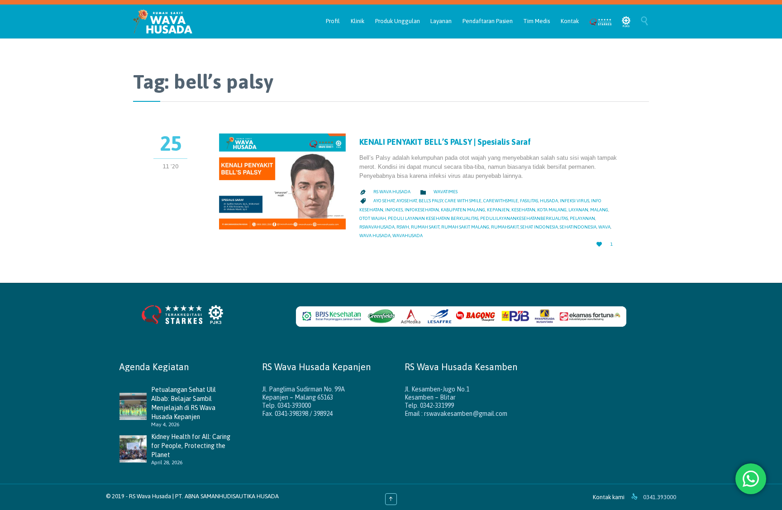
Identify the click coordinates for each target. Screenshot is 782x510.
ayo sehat (384, 200)
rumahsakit (505, 226)
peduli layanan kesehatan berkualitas (433, 218)
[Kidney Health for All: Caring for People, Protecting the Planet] (135, 448)
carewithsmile (500, 200)
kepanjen (498, 209)
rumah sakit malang (465, 226)
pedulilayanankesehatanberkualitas (524, 218)
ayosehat (406, 200)
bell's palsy (431, 200)
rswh (402, 226)
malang (599, 209)
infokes (394, 209)
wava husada (375, 235)
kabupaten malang (463, 209)
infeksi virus (574, 200)
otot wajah (372, 218)
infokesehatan (422, 209)
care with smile (463, 200)
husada (549, 200)
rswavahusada (377, 226)
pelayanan (582, 218)
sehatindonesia (578, 226)
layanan (578, 209)
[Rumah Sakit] (162, 21)
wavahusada (407, 235)
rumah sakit (425, 226)
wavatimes (446, 191)
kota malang (552, 209)
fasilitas (529, 200)
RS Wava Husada (391, 191)
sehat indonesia (539, 226)
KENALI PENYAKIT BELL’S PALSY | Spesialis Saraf (445, 142)
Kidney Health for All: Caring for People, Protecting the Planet (190, 445)
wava (604, 226)
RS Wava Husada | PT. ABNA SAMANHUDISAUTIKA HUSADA (204, 496)
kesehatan (523, 209)
